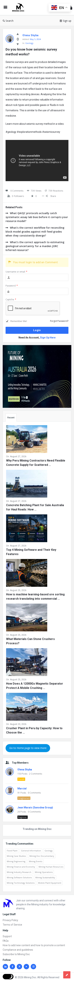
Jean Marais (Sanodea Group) (35, 807)
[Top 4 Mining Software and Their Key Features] (26, 529)
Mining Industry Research (19, 872)
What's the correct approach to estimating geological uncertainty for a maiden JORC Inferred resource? (35, 246)
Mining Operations (44, 872)
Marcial (22, 788)
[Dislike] (18, 44)
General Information (31, 850)
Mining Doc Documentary (41, 856)
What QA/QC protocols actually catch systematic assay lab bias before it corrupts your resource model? (37, 217)
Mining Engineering (16, 861)
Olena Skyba (24, 769)
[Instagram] (33, 966)
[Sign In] (70, 7)
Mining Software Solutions (19, 877)
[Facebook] (12, 966)
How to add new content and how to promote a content (34, 945)
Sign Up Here (48, 337)
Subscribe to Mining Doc (16, 954)
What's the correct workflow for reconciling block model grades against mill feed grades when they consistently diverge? (35, 231)
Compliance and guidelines (18, 949)
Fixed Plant (12, 850)
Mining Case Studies (16, 856)
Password (12, 285)
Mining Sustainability (45, 877)
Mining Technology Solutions (20, 882)
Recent (11, 417)
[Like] (18, 34)
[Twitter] (19, 966)
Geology (29, 43)
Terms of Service (12, 924)
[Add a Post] (66, 974)
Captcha (11, 299)
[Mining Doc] (19, 7)
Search (9, 20)
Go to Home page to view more (28, 748)
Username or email (16, 271)
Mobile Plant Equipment (49, 882)
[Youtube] (26, 966)
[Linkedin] (5, 966)
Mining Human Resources (51, 866)
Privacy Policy (10, 920)
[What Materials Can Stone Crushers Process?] (26, 618)
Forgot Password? (59, 320)
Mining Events (35, 861)
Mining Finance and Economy (21, 866)
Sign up (67, 20)
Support (7, 936)
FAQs (6, 940)
